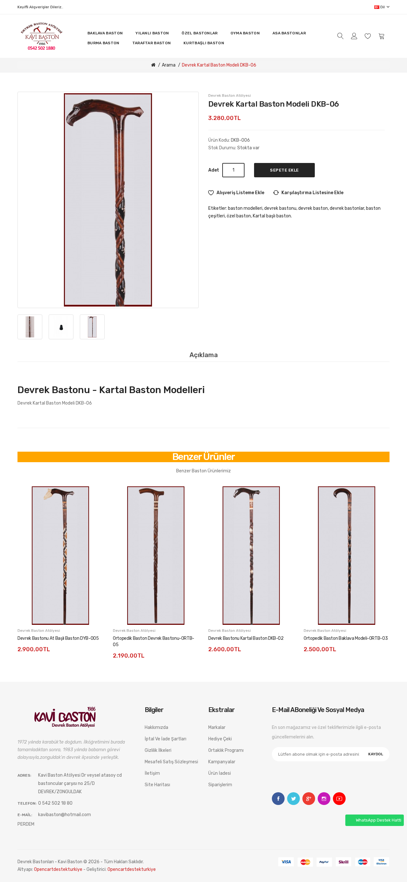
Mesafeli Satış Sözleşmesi (171, 762)
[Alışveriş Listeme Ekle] (92, 497)
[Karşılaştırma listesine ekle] (92, 512)
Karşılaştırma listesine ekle (312, 192)
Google (308, 798)
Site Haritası (157, 784)
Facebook (278, 798)
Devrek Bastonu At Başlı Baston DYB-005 (58, 638)
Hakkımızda (156, 727)
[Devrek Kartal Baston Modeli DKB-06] (108, 200)
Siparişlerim (220, 784)
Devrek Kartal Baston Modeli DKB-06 (219, 65)
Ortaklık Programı (226, 750)
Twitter (293, 798)
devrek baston (313, 208)
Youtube (339, 798)
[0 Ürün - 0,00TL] (381, 36)
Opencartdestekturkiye (58, 869)
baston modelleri (245, 208)
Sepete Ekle (284, 170)
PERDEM (25, 824)
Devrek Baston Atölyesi (229, 95)
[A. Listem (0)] (368, 36)
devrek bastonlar (347, 208)
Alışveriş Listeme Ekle (240, 192)
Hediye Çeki (220, 739)
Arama (169, 65)
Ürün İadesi (219, 773)
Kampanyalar (221, 762)
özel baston (239, 216)
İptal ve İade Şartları (165, 739)
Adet (213, 170)
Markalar (216, 727)
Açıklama (204, 355)
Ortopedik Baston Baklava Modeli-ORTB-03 (346, 638)
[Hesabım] (354, 36)
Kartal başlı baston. (272, 216)
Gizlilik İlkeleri (158, 750)
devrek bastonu (280, 208)
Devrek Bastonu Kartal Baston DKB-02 (246, 638)
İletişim (152, 773)
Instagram (324, 798)
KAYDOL (375, 754)
